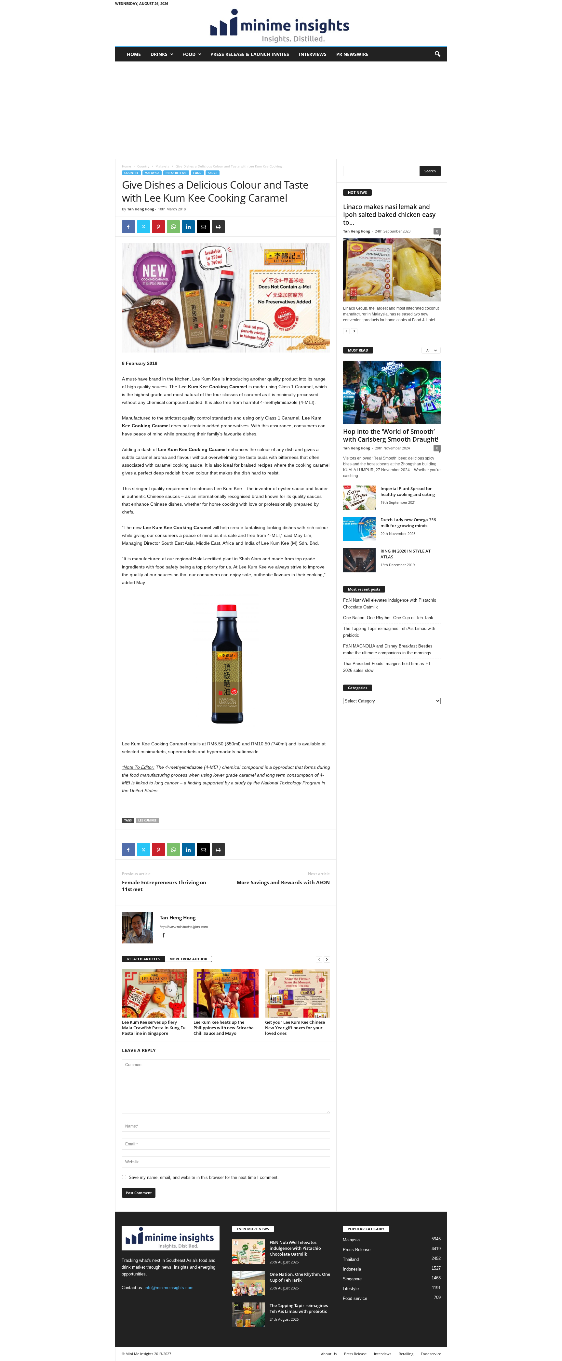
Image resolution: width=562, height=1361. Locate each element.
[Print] (218, 226)
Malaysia (162, 166)
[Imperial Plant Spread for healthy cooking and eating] (359, 498)
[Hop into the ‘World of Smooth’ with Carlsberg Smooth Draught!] (392, 392)
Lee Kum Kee (147, 820)
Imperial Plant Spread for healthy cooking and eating (408, 491)
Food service (355, 1298)
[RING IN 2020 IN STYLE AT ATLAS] (359, 560)
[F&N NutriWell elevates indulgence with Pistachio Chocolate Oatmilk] (248, 1251)
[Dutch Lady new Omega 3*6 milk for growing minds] (359, 529)
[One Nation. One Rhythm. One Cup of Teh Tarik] (248, 1283)
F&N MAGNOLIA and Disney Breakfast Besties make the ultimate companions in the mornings (388, 649)
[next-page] (327, 959)
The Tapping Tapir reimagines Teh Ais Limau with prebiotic (389, 632)
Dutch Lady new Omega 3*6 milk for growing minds (408, 522)
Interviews (313, 54)
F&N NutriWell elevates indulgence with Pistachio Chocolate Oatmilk (389, 603)
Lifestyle (351, 1288)
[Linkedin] (188, 226)
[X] (143, 226)
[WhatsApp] (173, 226)
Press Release (176, 173)
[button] (437, 54)
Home (134, 54)
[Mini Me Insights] (281, 26)
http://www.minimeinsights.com (184, 927)
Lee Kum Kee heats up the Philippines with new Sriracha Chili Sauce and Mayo (224, 1027)
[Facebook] (128, 226)
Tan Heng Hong (140, 209)
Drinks (159, 54)
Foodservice (431, 1353)
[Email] (203, 226)
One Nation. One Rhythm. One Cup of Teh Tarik (388, 617)
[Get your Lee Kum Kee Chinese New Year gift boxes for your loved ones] (297, 993)
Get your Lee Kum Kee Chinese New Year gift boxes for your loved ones (295, 1027)
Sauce (212, 173)
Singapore (352, 1278)
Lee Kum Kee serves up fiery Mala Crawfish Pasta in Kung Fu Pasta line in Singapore (153, 1027)
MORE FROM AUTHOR (188, 958)
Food (188, 54)
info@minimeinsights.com (169, 1287)
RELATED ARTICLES (143, 958)
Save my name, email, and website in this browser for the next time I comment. (204, 1177)
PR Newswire (352, 54)
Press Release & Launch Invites (249, 54)
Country (143, 166)
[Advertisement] (281, 110)
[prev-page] (319, 959)
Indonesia (352, 1269)
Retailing (406, 1353)
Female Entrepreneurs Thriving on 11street (164, 885)
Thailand (351, 1259)
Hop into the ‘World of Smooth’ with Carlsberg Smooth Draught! (390, 435)
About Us (329, 1353)
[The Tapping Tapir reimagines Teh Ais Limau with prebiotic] (248, 1314)
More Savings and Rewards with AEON (283, 882)
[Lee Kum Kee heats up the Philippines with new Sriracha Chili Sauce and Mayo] (226, 993)
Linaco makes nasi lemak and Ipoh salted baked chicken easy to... (389, 215)
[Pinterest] (158, 226)
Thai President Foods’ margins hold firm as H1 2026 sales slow (387, 667)
